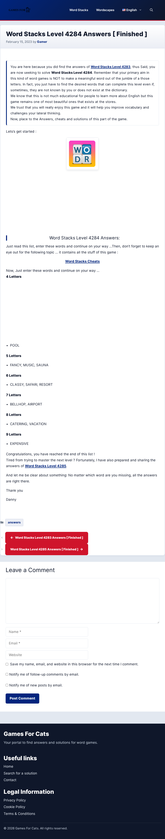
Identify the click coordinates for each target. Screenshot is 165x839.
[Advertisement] (82, 201)
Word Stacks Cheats (82, 261)
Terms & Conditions (19, 814)
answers (14, 522)
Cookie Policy (14, 807)
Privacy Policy (15, 800)
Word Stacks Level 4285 (45, 466)
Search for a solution (20, 773)
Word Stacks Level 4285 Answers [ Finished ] (44, 549)
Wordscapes (105, 10)
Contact (10, 780)
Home (8, 766)
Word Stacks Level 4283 (110, 67)
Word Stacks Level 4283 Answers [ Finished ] (49, 538)
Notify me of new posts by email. (36, 685)
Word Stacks (78, 10)
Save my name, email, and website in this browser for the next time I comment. (74, 664)
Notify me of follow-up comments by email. (44, 674)
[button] (151, 10)
